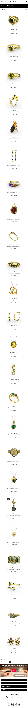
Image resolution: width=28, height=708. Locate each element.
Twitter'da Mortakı (11, 704)
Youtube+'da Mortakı (19, 704)
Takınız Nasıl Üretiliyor (6, 683)
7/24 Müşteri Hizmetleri (6, 689)
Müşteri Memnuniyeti (6, 686)
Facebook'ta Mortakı (9, 704)
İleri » (25, 662)
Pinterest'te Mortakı (14, 704)
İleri (26, 9)
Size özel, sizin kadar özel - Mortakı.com (14, 1)
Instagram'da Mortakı (16, 704)
